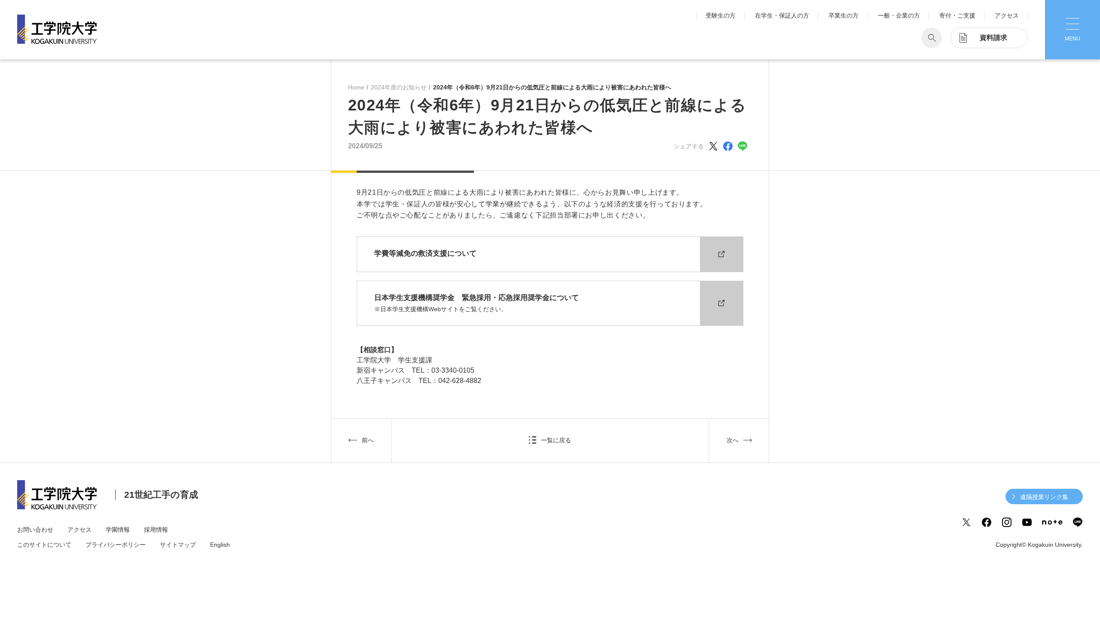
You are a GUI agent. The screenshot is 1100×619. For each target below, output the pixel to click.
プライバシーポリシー (116, 544)
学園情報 (118, 529)
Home (356, 87)
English (220, 544)
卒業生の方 (843, 15)
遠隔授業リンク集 (1044, 496)
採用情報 (156, 529)
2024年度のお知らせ (399, 87)
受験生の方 (721, 15)
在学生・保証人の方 (782, 15)
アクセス (1007, 15)
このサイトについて (44, 544)
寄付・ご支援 (957, 15)
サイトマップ (178, 544)
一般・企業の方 (899, 15)
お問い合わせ (35, 529)
